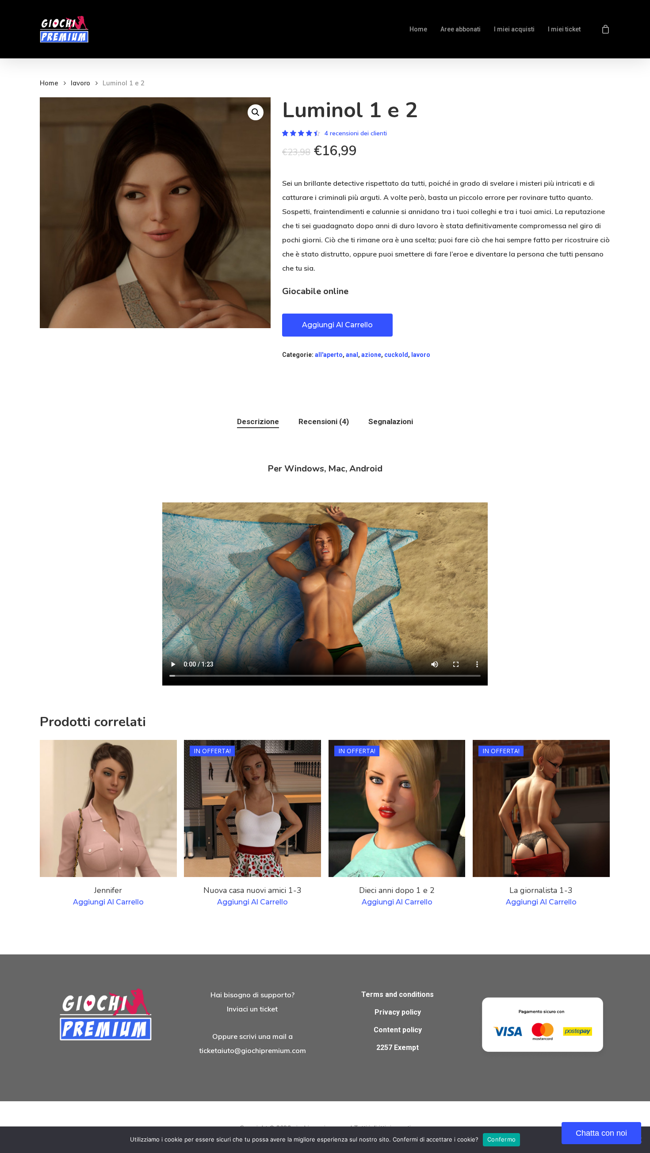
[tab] (258, 422)
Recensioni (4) (323, 421)
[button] (256, 112)
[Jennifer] (108, 808)
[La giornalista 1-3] (541, 808)
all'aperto (329, 354)
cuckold (396, 354)
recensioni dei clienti (356, 133)
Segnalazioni (390, 421)
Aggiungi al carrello (337, 325)
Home (49, 83)
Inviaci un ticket (252, 1008)
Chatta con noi (601, 1133)
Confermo (501, 1139)
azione (371, 354)
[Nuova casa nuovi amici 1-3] (252, 808)
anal (352, 354)
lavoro (80, 83)
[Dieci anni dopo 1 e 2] (397, 808)
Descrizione (258, 421)
